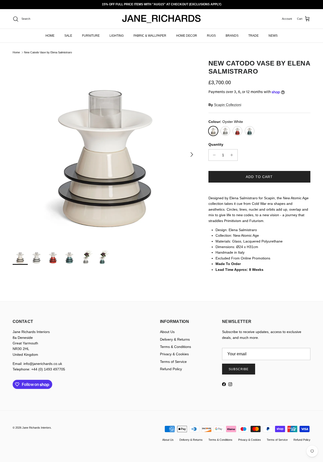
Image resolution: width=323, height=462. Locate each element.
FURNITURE (91, 35)
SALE (68, 35)
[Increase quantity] (233, 155)
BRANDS (232, 35)
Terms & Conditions (175, 347)
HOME (50, 35)
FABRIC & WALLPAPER (149, 35)
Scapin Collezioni (227, 105)
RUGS (211, 35)
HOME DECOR (186, 35)
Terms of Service (173, 362)
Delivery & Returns (175, 339)
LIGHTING (117, 35)
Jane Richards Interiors (36, 427)
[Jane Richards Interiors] (161, 19)
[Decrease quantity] (213, 155)
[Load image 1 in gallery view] (105, 152)
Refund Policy (171, 369)
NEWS (273, 35)
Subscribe (239, 369)
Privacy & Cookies (174, 354)
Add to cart (259, 177)
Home (16, 52)
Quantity (215, 144)
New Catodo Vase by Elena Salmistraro (48, 52)
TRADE (253, 35)
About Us (167, 332)
